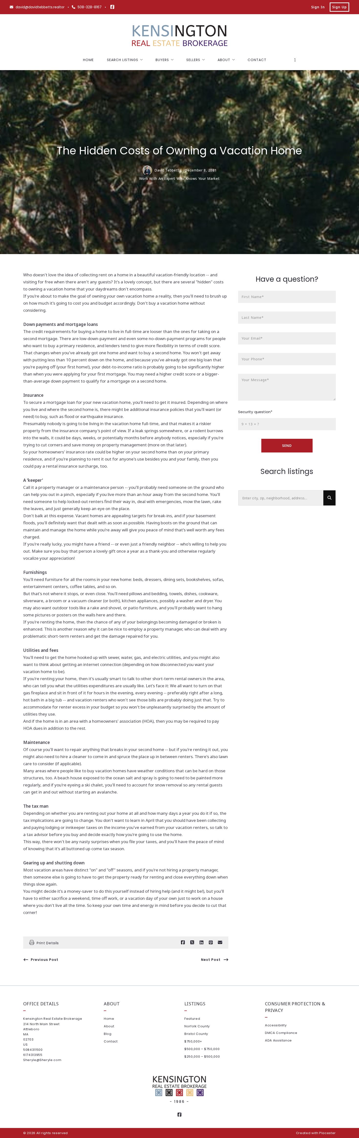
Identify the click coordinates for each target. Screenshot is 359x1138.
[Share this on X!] (192, 942)
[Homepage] (179, 36)
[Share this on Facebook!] (183, 942)
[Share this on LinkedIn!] (201, 942)
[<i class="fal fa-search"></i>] (329, 498)
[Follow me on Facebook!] (112, 7)
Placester (327, 1133)
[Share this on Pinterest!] (211, 942)
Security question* (255, 411)
